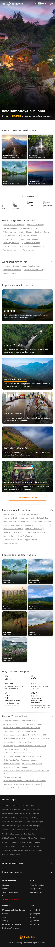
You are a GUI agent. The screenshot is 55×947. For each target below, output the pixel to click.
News (4, 896)
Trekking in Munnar (10, 228)
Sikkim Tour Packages (10, 817)
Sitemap (5, 921)
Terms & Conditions (37, 885)
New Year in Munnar (11, 239)
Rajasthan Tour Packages (31, 809)
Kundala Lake (8, 514)
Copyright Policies (36, 892)
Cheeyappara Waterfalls (13, 529)
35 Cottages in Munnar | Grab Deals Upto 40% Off (22, 756)
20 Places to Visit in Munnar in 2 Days (17, 742)
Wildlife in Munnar (25, 232)
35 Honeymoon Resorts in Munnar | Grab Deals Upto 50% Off (26, 738)
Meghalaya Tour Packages (12, 822)
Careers (5, 889)
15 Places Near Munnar (12, 777)
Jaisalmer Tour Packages (29, 834)
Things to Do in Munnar (12, 270)
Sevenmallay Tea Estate (12, 539)
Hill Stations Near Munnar (32, 764)
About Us (5, 885)
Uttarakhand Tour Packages (32, 830)
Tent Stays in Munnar (35, 225)
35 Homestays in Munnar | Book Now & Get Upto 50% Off (24, 746)
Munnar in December (11, 764)
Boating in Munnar (42, 232)
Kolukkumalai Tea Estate (41, 522)
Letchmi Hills (8, 536)
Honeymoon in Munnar (12, 246)
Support (5, 914)
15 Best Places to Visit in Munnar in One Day (20, 731)
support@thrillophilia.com (15, 910)
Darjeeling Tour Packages (30, 817)
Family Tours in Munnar (33, 246)
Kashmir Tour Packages (11, 809)
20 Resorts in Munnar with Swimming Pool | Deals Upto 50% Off (26, 772)
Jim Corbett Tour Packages (12, 850)
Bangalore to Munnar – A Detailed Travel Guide (21, 720)
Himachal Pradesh (11, 156)
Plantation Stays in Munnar (13, 225)
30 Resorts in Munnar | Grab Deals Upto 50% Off (21, 728)
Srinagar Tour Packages (33, 850)
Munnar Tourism (9, 273)
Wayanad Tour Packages (11, 842)
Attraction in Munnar (11, 266)
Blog (4, 917)
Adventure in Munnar (29, 228)
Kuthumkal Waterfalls (33, 529)
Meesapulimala (9, 522)
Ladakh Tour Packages (10, 805)
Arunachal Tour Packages (11, 826)
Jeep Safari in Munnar (29, 239)
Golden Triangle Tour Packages (14, 838)
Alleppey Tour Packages (11, 854)
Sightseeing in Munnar (31, 243)
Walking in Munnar (10, 250)
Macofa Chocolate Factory (26, 525)
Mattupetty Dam (42, 518)
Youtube (36, 924)
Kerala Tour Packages (10, 813)
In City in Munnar (27, 250)
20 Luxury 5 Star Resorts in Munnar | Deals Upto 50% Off (24, 781)
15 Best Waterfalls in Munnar (14, 749)
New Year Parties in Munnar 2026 (15, 788)
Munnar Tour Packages (31, 266)
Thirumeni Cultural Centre (13, 532)
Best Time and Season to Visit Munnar (18, 753)
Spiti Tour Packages (28, 805)
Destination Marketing (10, 928)
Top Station (44, 525)
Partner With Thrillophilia (11, 924)
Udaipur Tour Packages (36, 838)
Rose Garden (8, 525)
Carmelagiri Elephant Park (13, 518)
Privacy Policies (36, 889)
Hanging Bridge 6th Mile (35, 532)
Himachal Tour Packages (11, 830)
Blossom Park (23, 522)
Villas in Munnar (9, 232)
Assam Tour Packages (31, 826)
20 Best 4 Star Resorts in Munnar (15, 767)
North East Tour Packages (33, 822)
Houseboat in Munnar (11, 235)
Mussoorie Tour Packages (30, 846)
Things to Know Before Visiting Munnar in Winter (21, 784)
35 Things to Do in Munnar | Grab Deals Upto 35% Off (23, 724)
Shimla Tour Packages (10, 846)
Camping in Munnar (11, 243)
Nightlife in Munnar (30, 235)
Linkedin (36, 921)
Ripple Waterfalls (31, 539)
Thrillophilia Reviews (10, 892)
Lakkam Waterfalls (10, 543)
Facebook (36, 910)
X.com (35, 917)
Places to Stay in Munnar (33, 270)
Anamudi (30, 518)
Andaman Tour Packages (29, 813)
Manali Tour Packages (10, 834)
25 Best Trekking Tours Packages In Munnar (20, 760)
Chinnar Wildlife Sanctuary (27, 514)
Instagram (36, 914)
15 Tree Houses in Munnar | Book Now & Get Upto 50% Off (24, 735)
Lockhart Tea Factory (24, 536)
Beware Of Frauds (12, 899)
